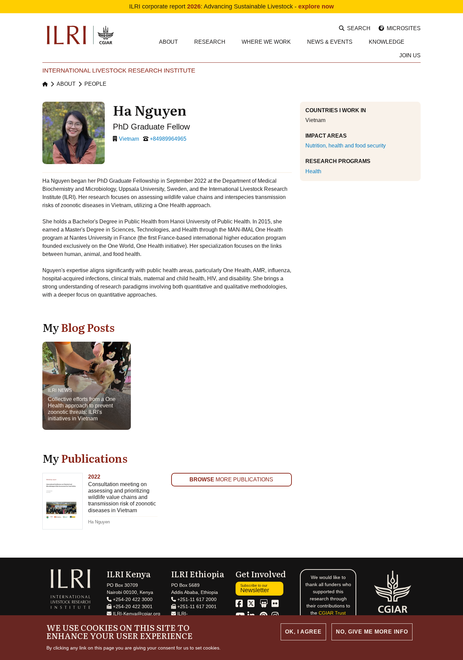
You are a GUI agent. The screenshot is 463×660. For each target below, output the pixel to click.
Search (358, 28)
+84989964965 (168, 139)
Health (313, 171)
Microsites (404, 28)
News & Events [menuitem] (330, 42)
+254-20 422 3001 (132, 606)
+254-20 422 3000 (132, 599)
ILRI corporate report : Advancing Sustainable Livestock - (231, 6)
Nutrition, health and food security (345, 145)
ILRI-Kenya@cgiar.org (136, 613)
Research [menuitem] (209, 42)
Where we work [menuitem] (266, 42)
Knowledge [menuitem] (386, 42)
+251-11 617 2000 (196, 599)
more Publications (231, 479)
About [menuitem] (168, 42)
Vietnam (129, 139)
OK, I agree (303, 632)
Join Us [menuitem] (410, 55)
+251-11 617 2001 (196, 606)
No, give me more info (372, 632)
